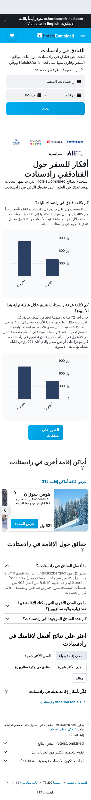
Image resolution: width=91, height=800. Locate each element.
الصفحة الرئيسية (77, 782)
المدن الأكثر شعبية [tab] (38, 655)
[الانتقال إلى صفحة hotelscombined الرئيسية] (55, 35)
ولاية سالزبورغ (28, 782)
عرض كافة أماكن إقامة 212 (64, 481)
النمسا (57, 782)
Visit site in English (43, 23)
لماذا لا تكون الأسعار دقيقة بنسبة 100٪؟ (52, 760)
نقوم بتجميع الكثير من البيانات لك (57, 752)
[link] (45, 432)
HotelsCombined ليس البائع (61, 743)
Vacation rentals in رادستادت (63, 701)
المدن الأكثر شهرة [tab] (70, 666)
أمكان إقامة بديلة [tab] (71, 655)
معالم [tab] (79, 678)
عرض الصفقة (24, 523)
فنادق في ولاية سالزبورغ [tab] (32, 666)
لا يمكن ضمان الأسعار (63, 729)
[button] (5, 21)
